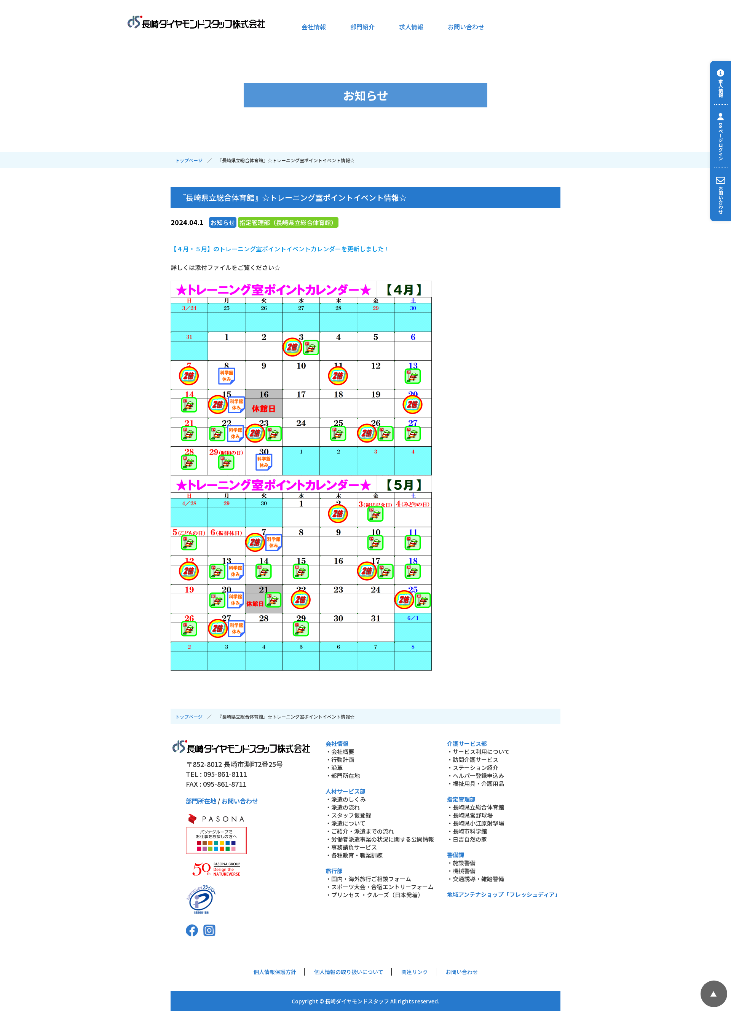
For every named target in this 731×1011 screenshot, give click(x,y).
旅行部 (334, 871)
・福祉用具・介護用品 (475, 783)
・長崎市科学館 (467, 831)
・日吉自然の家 (467, 839)
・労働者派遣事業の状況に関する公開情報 (380, 839)
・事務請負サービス (351, 847)
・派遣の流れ (343, 807)
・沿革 (334, 767)
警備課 (455, 855)
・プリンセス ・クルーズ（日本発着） (374, 895)
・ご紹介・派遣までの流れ (360, 831)
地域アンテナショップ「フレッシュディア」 (503, 894)
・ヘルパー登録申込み (475, 775)
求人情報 (411, 26)
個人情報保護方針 (275, 972)
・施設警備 (461, 863)
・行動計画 (340, 759)
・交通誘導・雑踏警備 (475, 879)
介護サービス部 (467, 743)
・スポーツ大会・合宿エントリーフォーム (380, 887)
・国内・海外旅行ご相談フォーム (368, 879)
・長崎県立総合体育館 (475, 807)
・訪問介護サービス (472, 759)
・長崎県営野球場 (470, 815)
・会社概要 (340, 751)
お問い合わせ (466, 26)
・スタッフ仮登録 (348, 815)
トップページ (189, 160)
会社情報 (314, 26)
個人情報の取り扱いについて (348, 972)
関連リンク (414, 972)
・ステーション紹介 (472, 767)
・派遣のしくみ (346, 799)
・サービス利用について (478, 751)
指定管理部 (461, 799)
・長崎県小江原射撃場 (475, 823)
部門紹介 (362, 26)
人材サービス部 (346, 791)
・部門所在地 (343, 775)
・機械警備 (461, 871)
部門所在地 (201, 800)
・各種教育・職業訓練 (354, 855)
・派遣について (346, 823)
